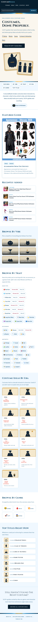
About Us (8, 616)
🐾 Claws (26, 362)
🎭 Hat (5, 330)
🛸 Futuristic (7, 362)
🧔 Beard (6, 351)
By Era (31, 84)
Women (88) (15, 289)
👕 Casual (15, 343)
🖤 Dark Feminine (8, 355)
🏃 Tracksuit (17, 362)
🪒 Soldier (24, 358)
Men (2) (22, 313)
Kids (17, 5)
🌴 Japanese (7, 366)
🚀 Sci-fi (31, 347)
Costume (8, 2)
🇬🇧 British (23, 351)
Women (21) (16, 313)
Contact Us (29, 616)
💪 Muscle (14, 351)
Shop (27, 5)
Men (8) (14, 309)
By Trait (23, 84)
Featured (6, 84)
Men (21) (15, 297)
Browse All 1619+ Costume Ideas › (13, 45)
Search (33, 10)
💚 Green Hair (18, 321)
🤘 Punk (16, 358)
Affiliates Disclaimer (18, 616)
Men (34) (23, 293)
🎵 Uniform (19, 355)
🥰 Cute (23, 347)
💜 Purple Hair (7, 321)
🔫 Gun (22, 334)
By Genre (6, 88)
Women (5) (21, 301)
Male (12, 5)
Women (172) (14, 305)
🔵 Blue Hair (29, 321)
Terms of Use (19, 619)
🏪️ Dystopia (7, 358)
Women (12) (22, 297)
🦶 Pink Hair (31, 317)
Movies (11, 36)
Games (16, 36)
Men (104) (20, 330)
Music (3, 40)
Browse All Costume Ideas (19, 606)
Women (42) (16, 293)
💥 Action (15, 347)
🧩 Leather (6, 347)
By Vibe (15, 84)
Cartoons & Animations (25, 36)
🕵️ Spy (27, 355)
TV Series (4, 36)
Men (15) (22, 289)
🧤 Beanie (6, 334)
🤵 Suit (23, 343)
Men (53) (21, 305)
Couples (22, 5)
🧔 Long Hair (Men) (9, 317)
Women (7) (20, 309)
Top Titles (16, 88)
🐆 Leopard (16, 366)
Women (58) (28, 330)
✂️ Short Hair (20, 317)
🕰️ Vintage (6, 343)
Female (7, 5)
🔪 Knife (14, 334)
